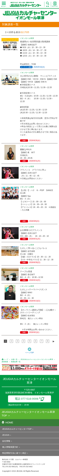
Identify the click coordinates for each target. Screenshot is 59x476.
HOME (9, 422)
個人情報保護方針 (10, 447)
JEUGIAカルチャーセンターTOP (17, 429)
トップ (5, 359)
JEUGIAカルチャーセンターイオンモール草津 (36, 359)
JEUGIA (5, 435)
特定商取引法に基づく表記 (14, 453)
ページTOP (29, 353)
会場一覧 (14, 359)
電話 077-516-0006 (26, 398)
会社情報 (6, 441)
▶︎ (53, 341)
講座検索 (5, 362)
